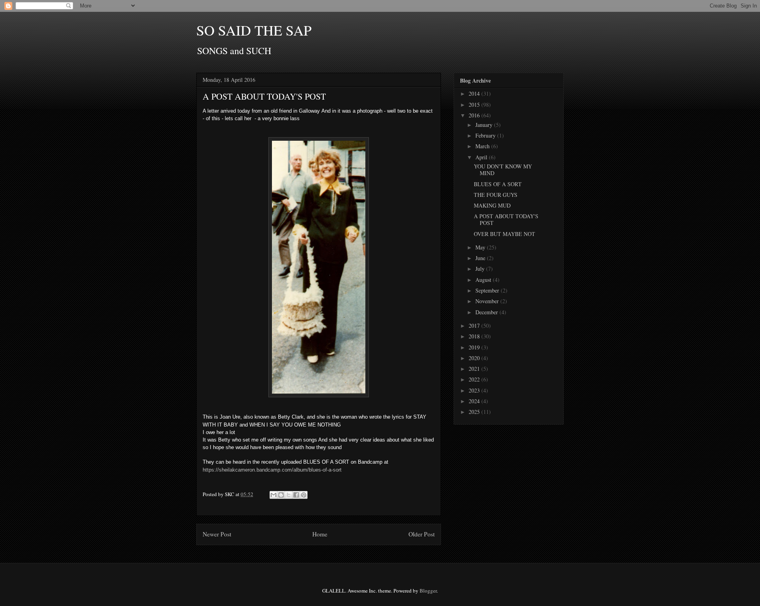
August (484, 279)
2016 (475, 115)
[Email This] (273, 495)
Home (319, 534)
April (482, 157)
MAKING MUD (492, 205)
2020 (475, 358)
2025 (475, 411)
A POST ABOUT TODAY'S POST (506, 219)
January (484, 124)
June (481, 258)
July (480, 268)
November (487, 301)
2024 (475, 401)
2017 (475, 325)
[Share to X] (289, 495)
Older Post (421, 534)
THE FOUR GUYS (495, 194)
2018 (475, 336)
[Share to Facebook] (296, 495)
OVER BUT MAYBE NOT (504, 234)
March (483, 146)
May (481, 247)
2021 (475, 368)
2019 (475, 347)
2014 (475, 93)
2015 (475, 104)
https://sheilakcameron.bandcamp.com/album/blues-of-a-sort (272, 470)
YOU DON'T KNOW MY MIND (503, 169)
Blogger (428, 590)
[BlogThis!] (281, 495)
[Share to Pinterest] (304, 495)
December (487, 312)
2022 (475, 379)
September (488, 290)
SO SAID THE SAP (254, 30)
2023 (475, 390)
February (486, 135)
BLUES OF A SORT (498, 184)
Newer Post (217, 534)
